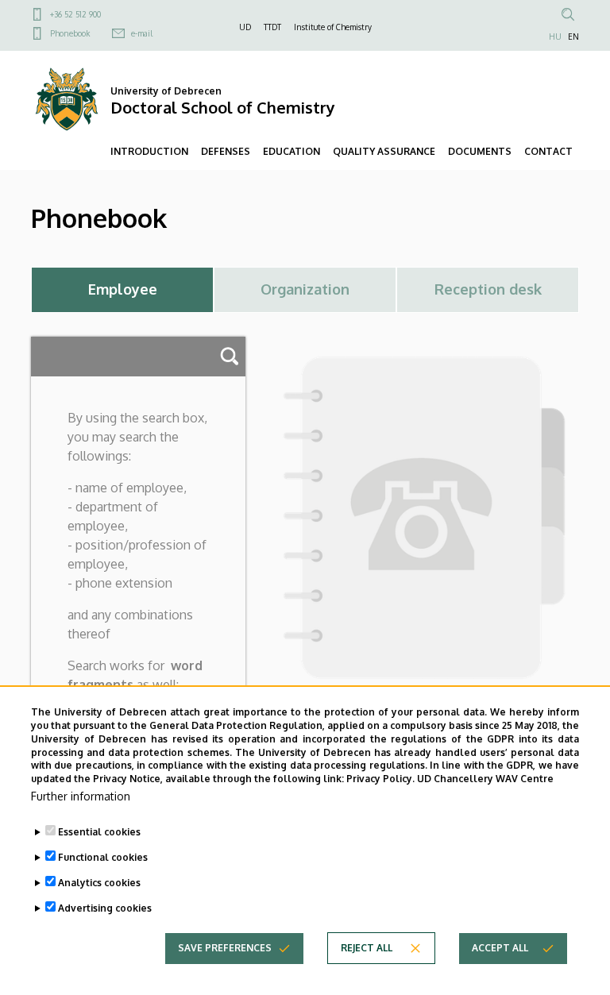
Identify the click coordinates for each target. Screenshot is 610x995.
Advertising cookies (105, 908)
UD (245, 27)
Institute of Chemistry (333, 27)
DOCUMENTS (480, 151)
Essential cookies (99, 832)
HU (555, 36)
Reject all (366, 948)
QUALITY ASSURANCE (384, 151)
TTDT (272, 27)
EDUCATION (291, 151)
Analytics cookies (99, 883)
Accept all (500, 948)
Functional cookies (103, 857)
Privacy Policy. (380, 779)
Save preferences (225, 948)
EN (573, 36)
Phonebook (70, 33)
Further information (80, 796)
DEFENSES (225, 151)
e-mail (141, 33)
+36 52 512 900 (75, 14)
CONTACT (548, 151)
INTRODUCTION (149, 151)
